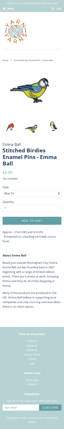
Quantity (8, 202)
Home (5, 60)
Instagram (32, 345)
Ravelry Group (32, 354)
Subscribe (50, 408)
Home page (32, 380)
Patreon (32, 359)
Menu (10, 8)
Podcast (32, 341)
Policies (32, 384)
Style (6, 187)
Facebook (32, 350)
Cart (58, 8)
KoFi (32, 363)
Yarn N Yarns (35, 418)
